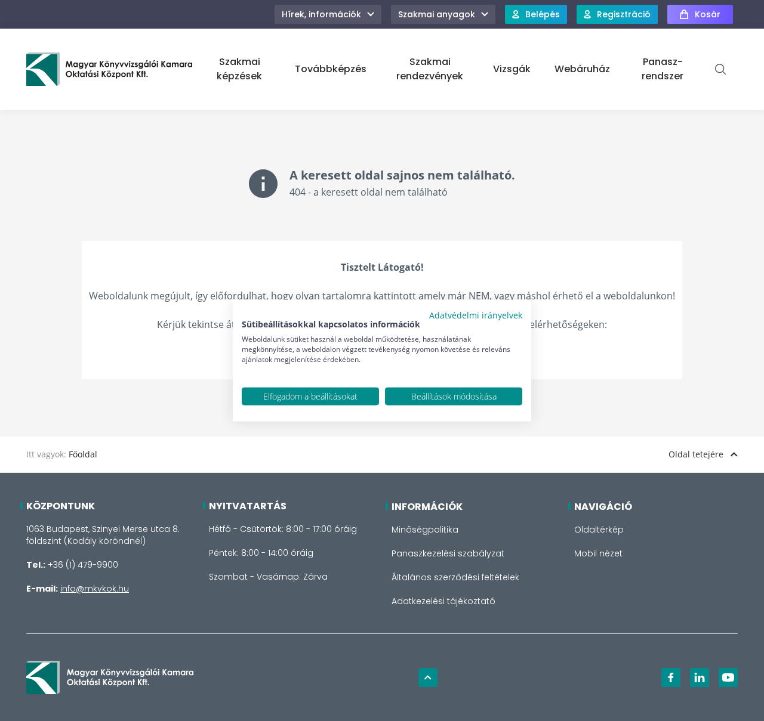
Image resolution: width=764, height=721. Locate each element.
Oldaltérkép (599, 530)
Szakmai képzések (239, 69)
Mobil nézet (598, 553)
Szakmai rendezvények (429, 69)
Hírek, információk (321, 14)
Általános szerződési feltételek (455, 577)
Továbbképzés (330, 69)
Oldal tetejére (695, 454)
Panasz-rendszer (662, 69)
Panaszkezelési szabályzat (448, 553)
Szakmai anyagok (436, 14)
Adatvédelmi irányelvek (475, 314)
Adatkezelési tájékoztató (443, 601)
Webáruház (582, 69)
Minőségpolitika (425, 530)
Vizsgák (512, 69)
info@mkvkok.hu (94, 589)
